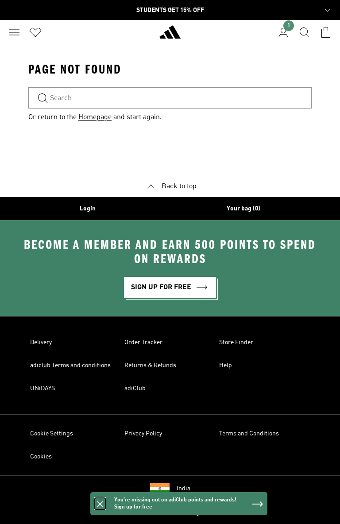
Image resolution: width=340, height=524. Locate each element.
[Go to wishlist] (35, 32)
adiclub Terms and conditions (70, 365)
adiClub (135, 388)
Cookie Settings (51, 434)
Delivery (41, 342)
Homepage (95, 117)
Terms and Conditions (249, 434)
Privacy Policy (143, 434)
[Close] (100, 503)
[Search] (304, 32)
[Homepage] (170, 36)
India (183, 488)
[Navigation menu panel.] (14, 32)
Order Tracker (143, 342)
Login (88, 209)
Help (225, 365)
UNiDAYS (42, 388)
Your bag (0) (243, 209)
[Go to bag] (325, 32)
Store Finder (236, 342)
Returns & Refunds (150, 365)
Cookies (41, 457)
